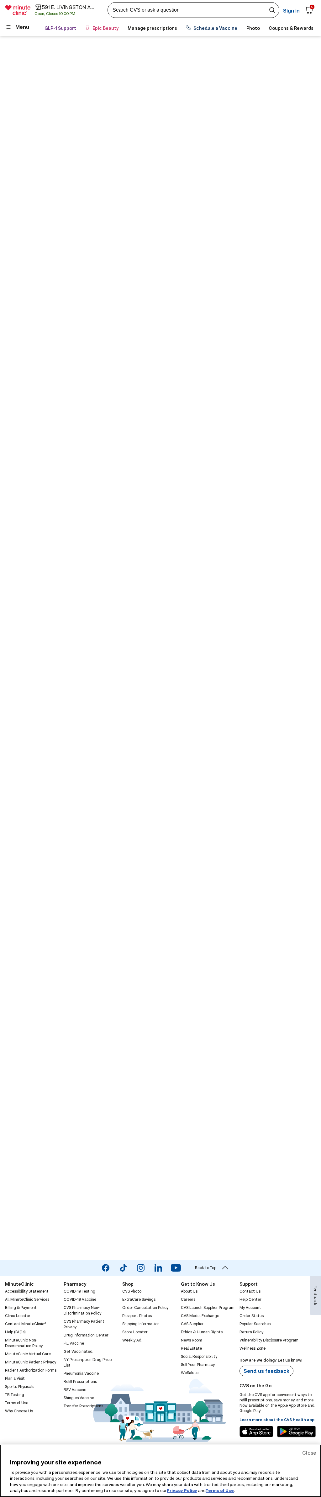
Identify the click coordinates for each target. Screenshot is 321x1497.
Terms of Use (220, 1490)
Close (309, 1452)
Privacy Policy (182, 1490)
